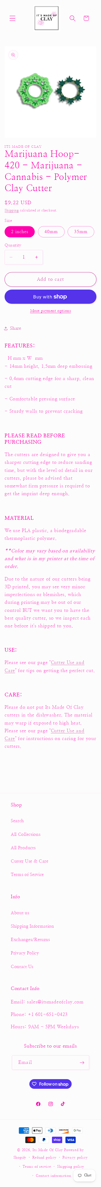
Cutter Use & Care (29, 861)
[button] (12, 18)
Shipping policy (70, 1167)
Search (17, 821)
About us (20, 913)
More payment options (50, 311)
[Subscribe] (82, 1062)
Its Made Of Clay (48, 1150)
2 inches (19, 232)
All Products (23, 848)
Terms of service (37, 1167)
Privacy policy (75, 1157)
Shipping (12, 210)
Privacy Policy (25, 953)
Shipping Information (32, 926)
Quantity (13, 245)
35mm (81, 232)
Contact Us (22, 967)
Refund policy (44, 1157)
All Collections (25, 834)
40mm (51, 232)
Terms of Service (27, 875)
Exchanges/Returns (30, 940)
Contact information (53, 1176)
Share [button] (15, 328)
